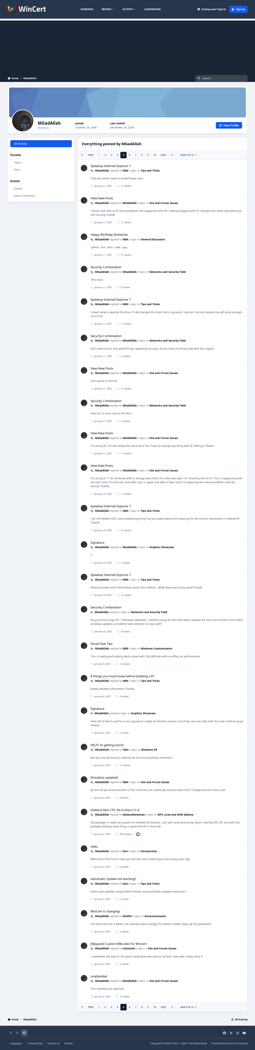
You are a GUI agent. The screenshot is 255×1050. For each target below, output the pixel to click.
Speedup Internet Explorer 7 (111, 166)
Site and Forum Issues (163, 203)
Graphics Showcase (161, 547)
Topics (18, 162)
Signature (97, 542)
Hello (94, 846)
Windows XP (149, 749)
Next (163, 155)
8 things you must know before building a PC (123, 676)
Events (18, 188)
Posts (17, 170)
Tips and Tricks (150, 170)
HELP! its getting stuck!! (107, 745)
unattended (99, 976)
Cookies (68, 1043)
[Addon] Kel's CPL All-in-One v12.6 (115, 810)
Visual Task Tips (102, 643)
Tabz (125, 749)
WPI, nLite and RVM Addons (176, 814)
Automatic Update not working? (113, 879)
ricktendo (129, 948)
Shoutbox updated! (104, 777)
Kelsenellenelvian (134, 814)
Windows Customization (156, 648)
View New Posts (102, 198)
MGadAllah (102, 170)
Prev (90, 155)
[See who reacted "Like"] (138, 834)
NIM (125, 170)
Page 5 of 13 (186, 155)
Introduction (149, 851)
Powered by (230, 1043)
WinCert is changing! (105, 911)
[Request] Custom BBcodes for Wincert (119, 944)
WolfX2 (127, 916)
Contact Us (53, 1043)
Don (125, 851)
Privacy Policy (35, 1043)
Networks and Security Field (167, 272)
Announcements (155, 916)
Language (16, 1043)
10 (155, 155)
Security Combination (106, 267)
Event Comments (24, 195)
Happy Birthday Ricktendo (109, 234)
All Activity (20, 143)
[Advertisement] (127, 47)
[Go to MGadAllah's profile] (84, 168)
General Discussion (153, 239)
